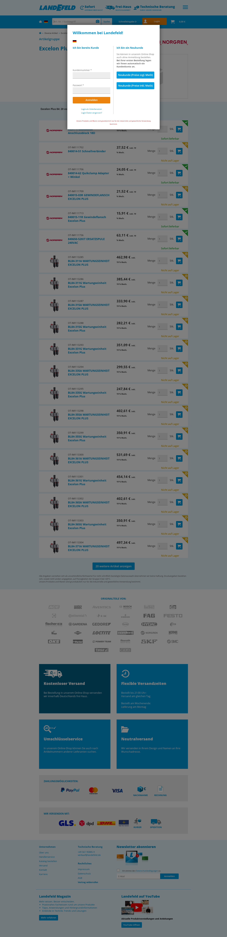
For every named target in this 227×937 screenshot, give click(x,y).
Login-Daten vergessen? (91, 113)
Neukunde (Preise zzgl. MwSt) (135, 75)
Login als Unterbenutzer (91, 109)
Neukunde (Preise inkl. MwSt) (135, 85)
